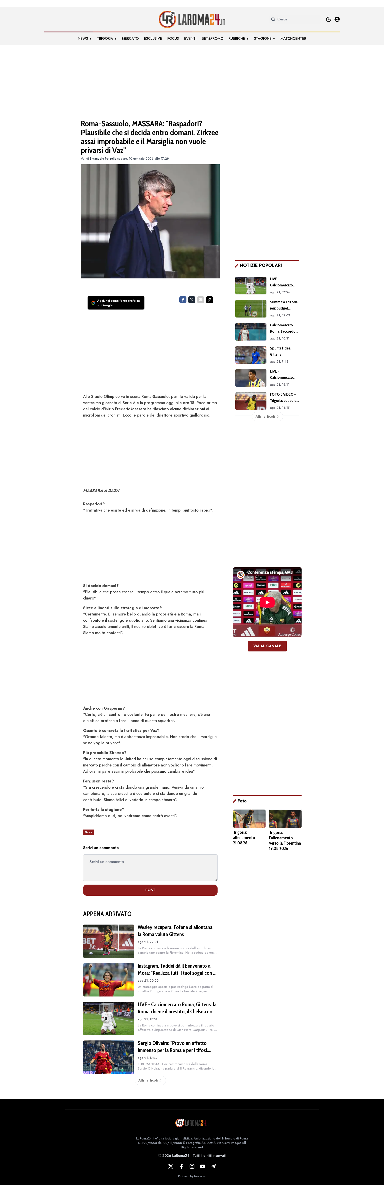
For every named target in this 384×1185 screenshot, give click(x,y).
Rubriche (237, 38)
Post (150, 890)
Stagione (263, 38)
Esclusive (153, 38)
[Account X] (170, 1166)
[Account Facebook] (181, 1166)
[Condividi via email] (200, 299)
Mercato (130, 38)
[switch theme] (329, 19)
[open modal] (337, 19)
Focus (173, 38)
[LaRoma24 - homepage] (192, 19)
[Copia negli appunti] (209, 299)
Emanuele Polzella (103, 158)
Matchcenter (293, 38)
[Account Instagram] (192, 1166)
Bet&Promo (212, 38)
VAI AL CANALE (267, 646)
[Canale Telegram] (213, 1166)
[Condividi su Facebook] (182, 299)
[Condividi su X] (191, 299)
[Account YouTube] (202, 1166)
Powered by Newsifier (192, 1176)
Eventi (190, 38)
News (83, 38)
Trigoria (105, 38)
